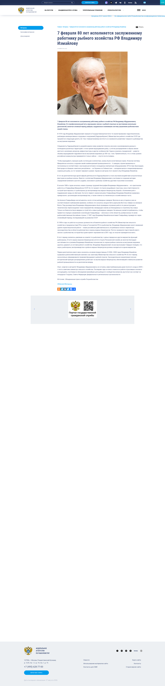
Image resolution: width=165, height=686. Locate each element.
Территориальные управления (92, 10)
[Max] (106, 2)
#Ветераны (68, 284)
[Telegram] (116, 3)
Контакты (137, 663)
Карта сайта (136, 660)
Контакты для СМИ (90, 667)
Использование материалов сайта (95, 663)
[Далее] (130, 309)
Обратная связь (90, 2)
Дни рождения (25, 36)
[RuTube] (130, 3)
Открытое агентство (114, 10)
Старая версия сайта (133, 667)
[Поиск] (72, 2)
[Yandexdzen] (111, 2)
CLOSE (162, 2)
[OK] (125, 3)
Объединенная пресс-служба (67, 10)
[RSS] (136, 3)
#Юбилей (60, 284)
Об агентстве (49, 10)
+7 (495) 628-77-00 (33, 666)
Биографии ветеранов (27, 32)
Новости (86, 660)
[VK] (120, 3)
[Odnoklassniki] (58, 289)
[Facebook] (71, 289)
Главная (59, 27)
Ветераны (24, 28)
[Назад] (34, 309)
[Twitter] (68, 289)
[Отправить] (74, 289)
